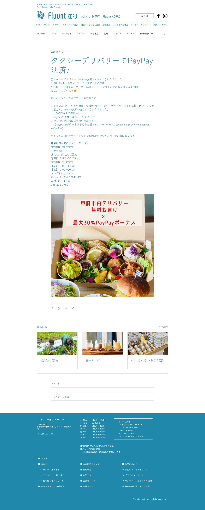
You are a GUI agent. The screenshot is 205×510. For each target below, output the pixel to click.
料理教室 (94, 33)
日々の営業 (67, 33)
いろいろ (117, 33)
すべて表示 (163, 327)
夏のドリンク (93, 360)
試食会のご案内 (49, 360)
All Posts (41, 33)
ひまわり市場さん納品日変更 (147, 360)
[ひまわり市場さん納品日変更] (148, 343)
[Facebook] (158, 16)
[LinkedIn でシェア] (66, 308)
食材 (106, 33)
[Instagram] (165, 16)
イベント (81, 33)
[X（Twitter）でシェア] (59, 308)
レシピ (53, 33)
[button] (164, 34)
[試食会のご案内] (57, 343)
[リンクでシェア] (72, 308)
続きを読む (145, 33)
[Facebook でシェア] (52, 308)
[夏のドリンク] (102, 343)
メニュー (131, 33)
